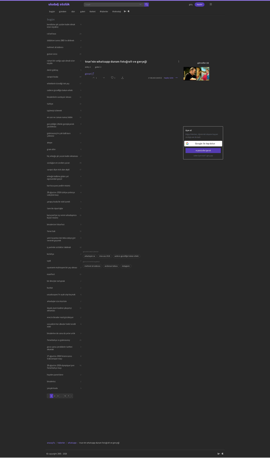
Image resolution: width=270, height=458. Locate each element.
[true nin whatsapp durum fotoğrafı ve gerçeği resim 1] (190, 73)
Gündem (62, 11)
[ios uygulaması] (128, 12)
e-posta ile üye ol (203, 150)
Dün (73, 11)
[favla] (112, 77)
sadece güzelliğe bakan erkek (126, 256)
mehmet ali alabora (92, 266)
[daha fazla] (211, 4)
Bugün (52, 11)
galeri (98, 67)
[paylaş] (122, 78)
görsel (88, 73)
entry (88, 67)
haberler (61, 442)
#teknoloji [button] (116, 11)
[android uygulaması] (125, 12)
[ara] (146, 5)
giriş (191, 4)
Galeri (82, 11)
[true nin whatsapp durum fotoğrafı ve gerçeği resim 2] (203, 73)
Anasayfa (51, 442)
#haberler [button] (104, 11)
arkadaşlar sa (90, 256)
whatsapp (72, 442)
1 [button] (114, 78)
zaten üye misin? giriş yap (203, 155)
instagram (126, 266)
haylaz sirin (168, 78)
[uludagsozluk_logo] (59, 4)
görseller (201, 63)
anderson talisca (111, 266)
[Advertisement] (153, 35)
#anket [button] (93, 11)
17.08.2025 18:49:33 (155, 78)
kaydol (199, 4)
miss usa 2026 (104, 256)
